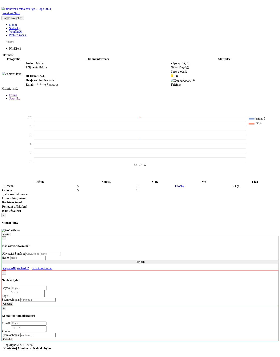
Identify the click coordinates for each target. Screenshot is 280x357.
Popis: (6, 296)
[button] (8, 13)
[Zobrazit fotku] (12, 74)
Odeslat (7, 303)
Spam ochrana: (11, 299)
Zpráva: (7, 331)
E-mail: (6, 323)
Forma (13, 95)
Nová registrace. (42, 268)
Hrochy (179, 186)
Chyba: (6, 288)
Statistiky (14, 28)
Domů (13, 24)
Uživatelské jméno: (14, 253)
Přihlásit (140, 261)
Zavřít (6, 234)
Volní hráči (15, 31)
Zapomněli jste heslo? (16, 268)
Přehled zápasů (18, 35)
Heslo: (6, 257)
